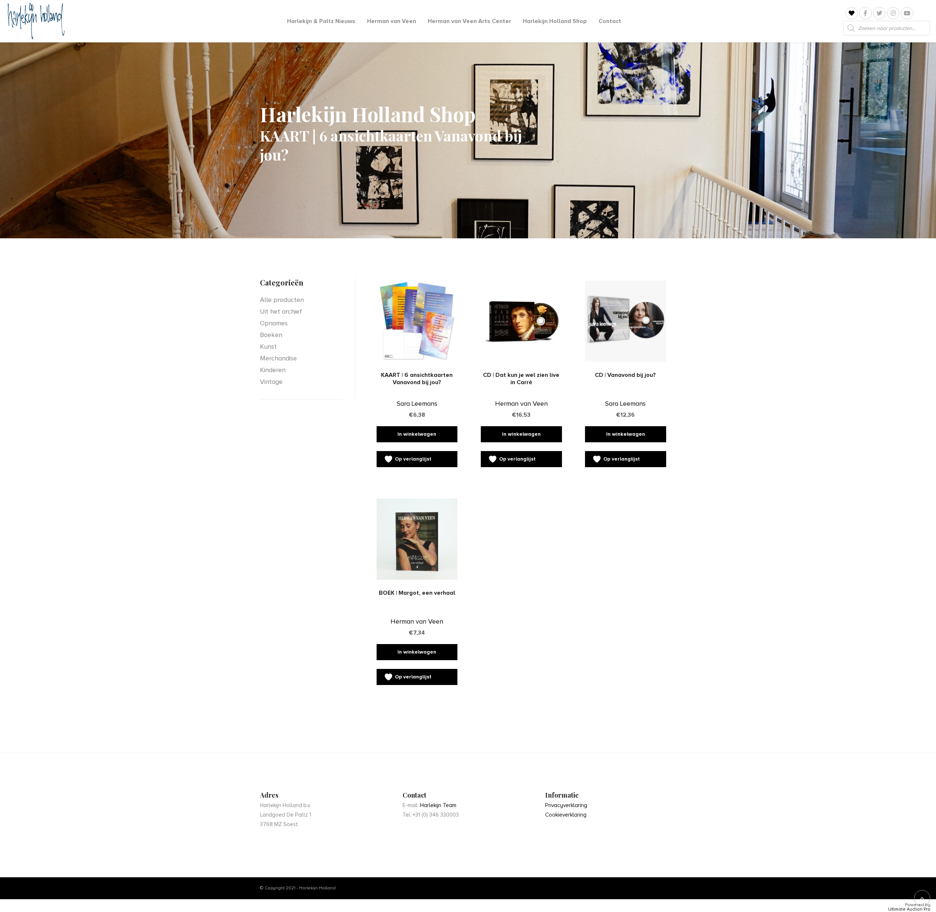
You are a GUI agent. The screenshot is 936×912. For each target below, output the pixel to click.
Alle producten (282, 300)
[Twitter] (879, 13)
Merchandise (278, 358)
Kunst (268, 347)
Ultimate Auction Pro (909, 909)
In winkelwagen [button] (416, 434)
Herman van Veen (391, 21)
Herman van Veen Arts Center (469, 21)
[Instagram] (893, 13)
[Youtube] (907, 13)
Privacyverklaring (566, 805)
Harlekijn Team (438, 805)
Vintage (271, 382)
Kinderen (273, 370)
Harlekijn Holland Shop (555, 21)
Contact (610, 21)
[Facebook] (865, 13)
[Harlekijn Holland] (35, 21)
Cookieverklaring (565, 814)
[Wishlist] (851, 13)
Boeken (271, 335)
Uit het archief (281, 311)
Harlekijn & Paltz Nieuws (321, 21)
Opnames (274, 323)
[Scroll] (922, 898)
